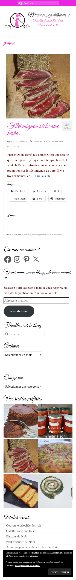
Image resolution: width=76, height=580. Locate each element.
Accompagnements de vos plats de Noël (32, 547)
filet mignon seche (24, 235)
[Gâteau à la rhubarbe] (55, 456)
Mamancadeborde (19, 141)
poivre (49, 235)
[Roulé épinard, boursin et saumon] (55, 491)
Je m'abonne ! (19, 311)
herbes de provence (39, 235)
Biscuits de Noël (16, 536)
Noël (9, 147)
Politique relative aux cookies (27, 565)
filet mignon (12, 235)
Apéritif (46, 141)
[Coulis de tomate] (55, 421)
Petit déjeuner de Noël (20, 542)
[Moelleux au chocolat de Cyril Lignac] (21, 421)
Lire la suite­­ (43, 176)
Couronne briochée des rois (23, 525)
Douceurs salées (57, 141)
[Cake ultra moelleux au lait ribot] (21, 491)
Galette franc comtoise (20, 531)
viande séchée (57, 235)
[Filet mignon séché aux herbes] (38, 86)
